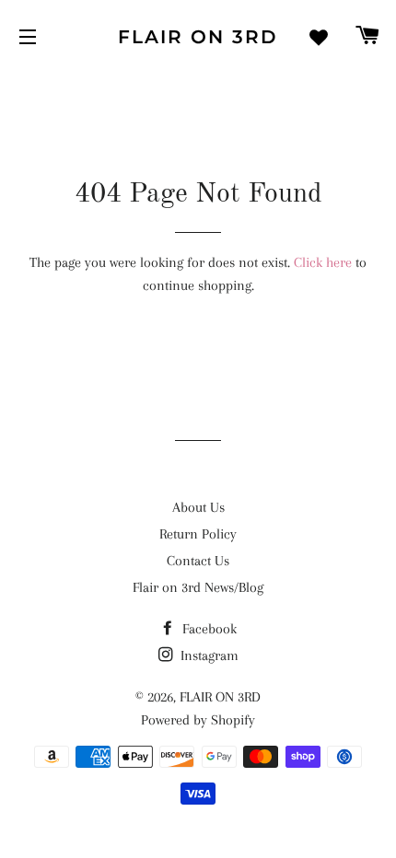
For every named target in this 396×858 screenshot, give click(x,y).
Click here (323, 262)
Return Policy (198, 534)
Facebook (208, 628)
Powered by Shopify (198, 720)
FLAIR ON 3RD (198, 37)
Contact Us (198, 560)
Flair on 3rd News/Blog (198, 587)
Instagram (208, 655)
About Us (198, 507)
